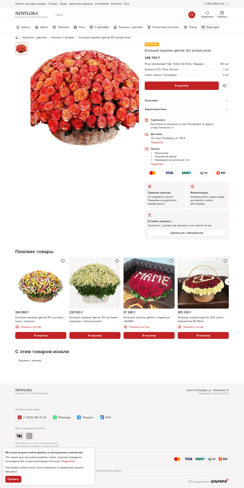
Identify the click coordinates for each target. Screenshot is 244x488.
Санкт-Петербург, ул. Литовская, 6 (207, 390)
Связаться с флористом (186, 232)
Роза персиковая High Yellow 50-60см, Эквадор (174, 63)
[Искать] (191, 14)
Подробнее (157, 142)
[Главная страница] (18, 37)
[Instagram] (29, 436)
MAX (108, 417)
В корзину (182, 85)
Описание (151, 100)
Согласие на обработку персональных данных (95, 470)
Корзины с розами (29, 360)
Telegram (88, 417)
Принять (13, 479)
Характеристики (155, 109)
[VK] (19, 436)
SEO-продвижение (198, 481)
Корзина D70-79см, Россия (161, 69)
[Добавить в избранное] (224, 86)
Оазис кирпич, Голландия (161, 74)
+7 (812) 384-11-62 (214, 3)
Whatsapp (64, 417)
